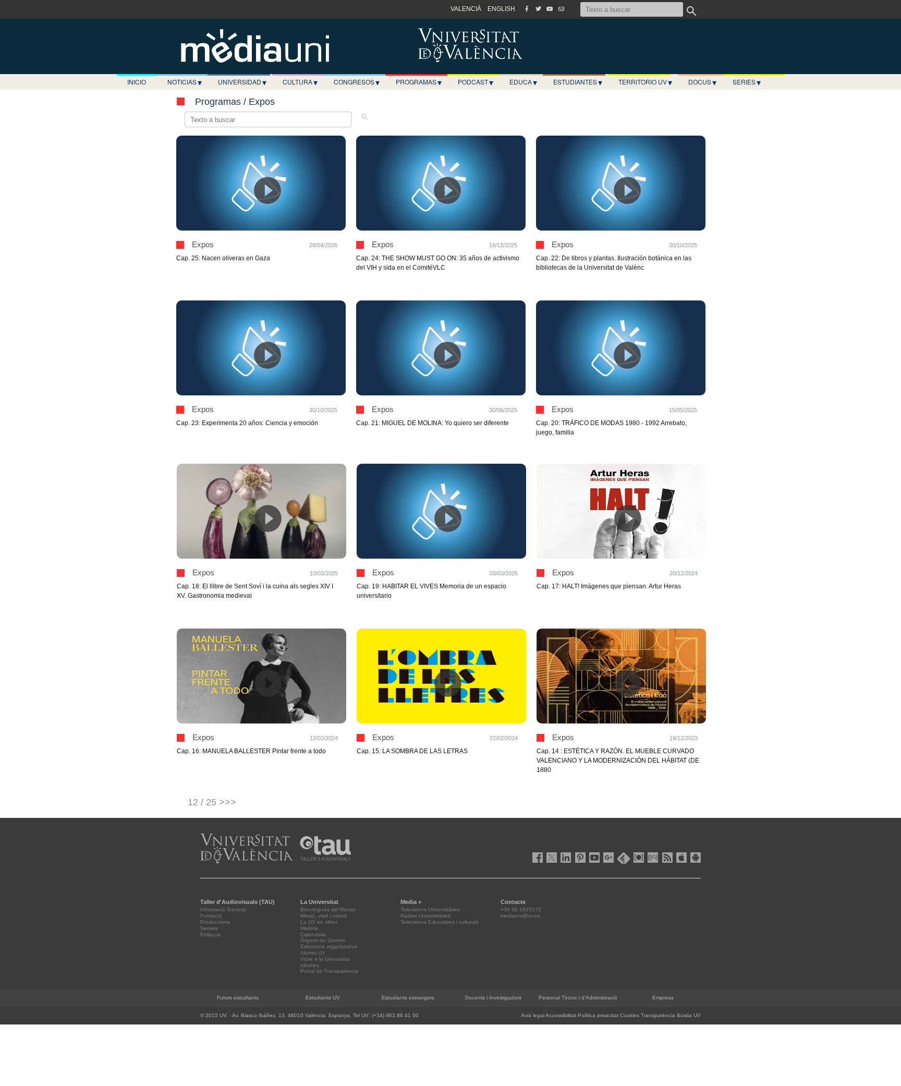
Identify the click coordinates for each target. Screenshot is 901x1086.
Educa (523, 82)
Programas (419, 82)
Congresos (357, 82)
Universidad (242, 82)
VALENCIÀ (466, 9)
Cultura (300, 82)
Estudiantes (577, 82)
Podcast (475, 82)
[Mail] (561, 9)
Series (747, 82)
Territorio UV (645, 82)
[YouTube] (549, 9)
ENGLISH (501, 9)
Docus (702, 82)
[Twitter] (538, 9)
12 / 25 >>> (212, 802)
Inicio (136, 81)
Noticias (184, 82)
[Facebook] (526, 9)
